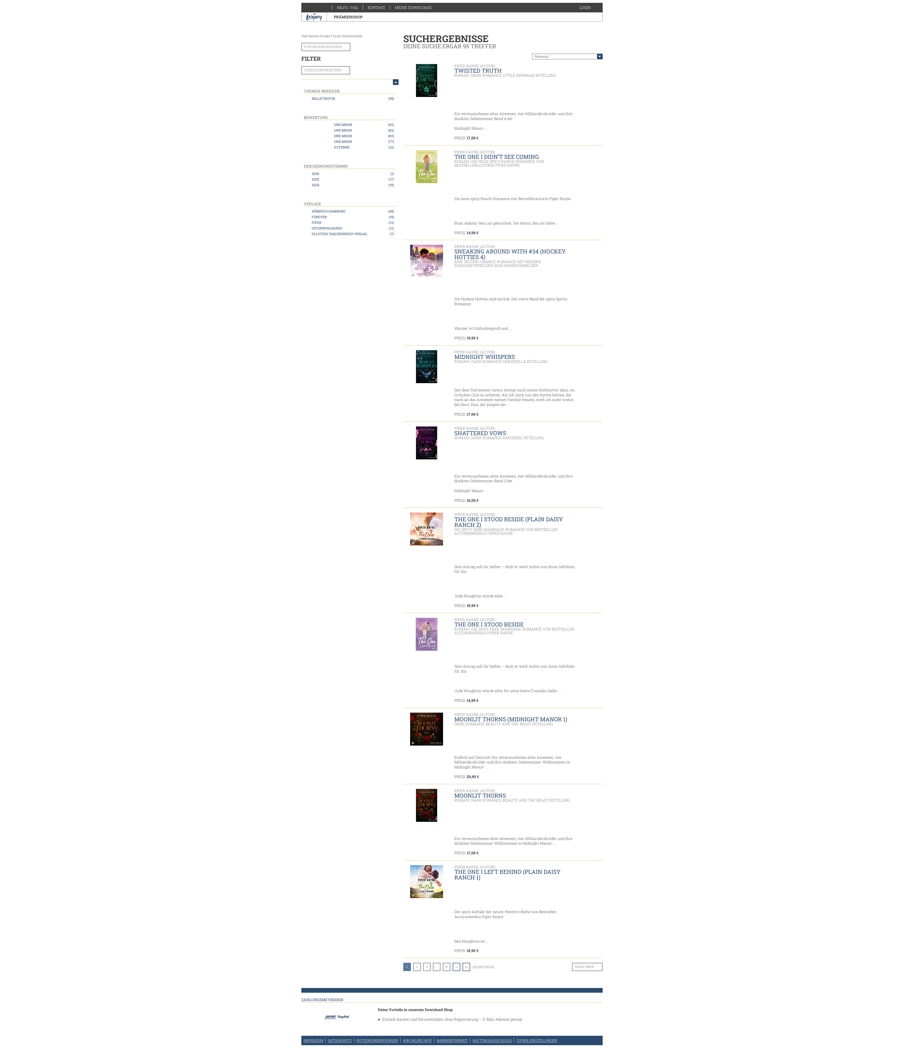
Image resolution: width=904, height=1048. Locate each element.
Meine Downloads (413, 7)
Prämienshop (348, 16)
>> (466, 966)
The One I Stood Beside (489, 624)
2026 (353, 173)
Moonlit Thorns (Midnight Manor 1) (510, 719)
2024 (353, 185)
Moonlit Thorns (480, 795)
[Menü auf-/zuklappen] (396, 82)
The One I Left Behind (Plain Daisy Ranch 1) (507, 874)
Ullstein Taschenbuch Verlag (353, 234)
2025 (353, 179)
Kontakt (376, 7)
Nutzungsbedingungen (377, 1040)
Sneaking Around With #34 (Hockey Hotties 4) (510, 254)
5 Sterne (364, 147)
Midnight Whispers (484, 357)
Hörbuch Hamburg (353, 211)
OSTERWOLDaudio (353, 228)
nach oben (584, 966)
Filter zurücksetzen (323, 70)
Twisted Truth (478, 70)
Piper (353, 222)
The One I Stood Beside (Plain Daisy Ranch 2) (508, 522)
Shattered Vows (480, 433)
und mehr (364, 124)
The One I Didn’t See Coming (496, 157)
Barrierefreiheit (452, 1040)
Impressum (313, 1040)
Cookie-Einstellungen (537, 1040)
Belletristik (353, 98)
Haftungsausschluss (492, 1040)
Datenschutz (340, 1040)
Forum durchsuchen (323, 46)
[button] (590, 7)
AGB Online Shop (417, 1040)
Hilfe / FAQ (347, 7)
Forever (353, 217)
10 (446, 966)
